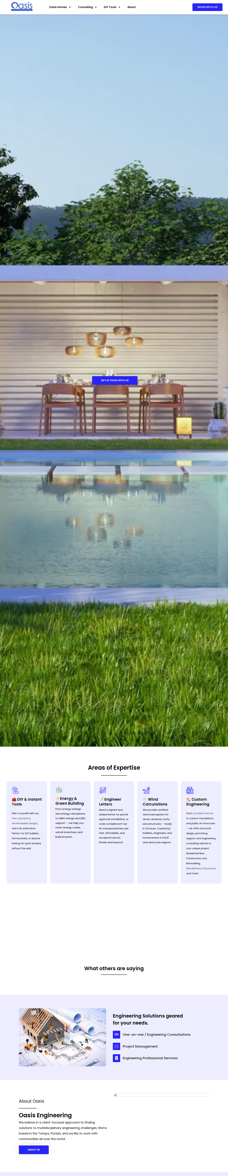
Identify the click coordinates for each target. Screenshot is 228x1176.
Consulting (85, 7)
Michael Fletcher (80, 986)
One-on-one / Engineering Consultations (157, 1081)
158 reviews (36, 1005)
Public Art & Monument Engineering (175, 919)
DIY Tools (110, 7)
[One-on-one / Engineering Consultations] (116, 1081)
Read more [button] (66, 1015)
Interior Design (47, 936)
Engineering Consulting (50, 904)
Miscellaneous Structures (200, 868)
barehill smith (133, 986)
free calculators (21, 818)
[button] (218, 1001)
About (131, 7)
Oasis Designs (106, 920)
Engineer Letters (170, 904)
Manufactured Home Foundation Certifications (179, 936)
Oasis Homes (58, 7)
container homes (203, 813)
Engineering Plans (47, 920)
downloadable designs (25, 823)
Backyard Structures (113, 936)
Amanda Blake (189, 986)
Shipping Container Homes (115, 904)
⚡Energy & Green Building (69, 801)
